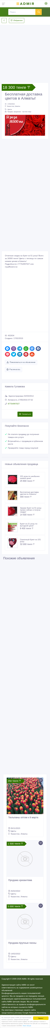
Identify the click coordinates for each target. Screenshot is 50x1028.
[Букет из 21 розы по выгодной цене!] (13, 527)
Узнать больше (27, 1026)
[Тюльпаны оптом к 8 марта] (25, 796)
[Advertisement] (25, 52)
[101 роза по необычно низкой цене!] (13, 479)
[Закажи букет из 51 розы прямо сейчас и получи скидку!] (13, 511)
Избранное (18, 20)
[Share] (7, 348)
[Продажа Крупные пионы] (25, 921)
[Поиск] (38, 12)
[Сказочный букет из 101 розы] (13, 543)
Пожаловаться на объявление (22, 362)
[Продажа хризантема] (25, 858)
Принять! (40, 1018)
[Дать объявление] (46, 3)
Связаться (26, 414)
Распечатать (14, 369)
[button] (8, 125)
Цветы (9, 109)
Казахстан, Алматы (13, 106)
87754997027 (14, 404)
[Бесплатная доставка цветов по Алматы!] (13, 495)
